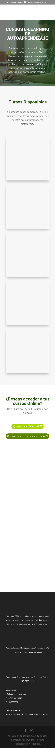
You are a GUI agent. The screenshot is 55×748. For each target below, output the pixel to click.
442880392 (13, 702)
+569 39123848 (15, 698)
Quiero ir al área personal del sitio (26, 436)
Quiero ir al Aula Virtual (26, 426)
